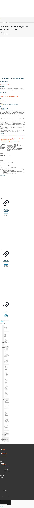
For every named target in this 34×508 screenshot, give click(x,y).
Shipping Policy (4, 452)
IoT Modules (3, 438)
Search (2, 321)
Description (3, 107)
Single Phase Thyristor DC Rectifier (6, 390)
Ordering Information (4, 109)
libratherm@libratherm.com (5, 467)
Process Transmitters (6, 433)
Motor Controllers (4, 434)
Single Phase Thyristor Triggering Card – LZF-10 (6, 312)
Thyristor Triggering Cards (5, 33)
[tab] (13, 107)
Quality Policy (3, 449)
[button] (2, 102)
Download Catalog (3, 92)
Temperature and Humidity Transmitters (6, 351)
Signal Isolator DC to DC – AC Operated (7, 403)
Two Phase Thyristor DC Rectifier (6, 392)
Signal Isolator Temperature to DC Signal (6, 417)
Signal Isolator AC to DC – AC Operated (7, 411)
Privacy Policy (3, 450)
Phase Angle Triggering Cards (6, 34)
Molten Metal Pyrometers (5, 437)
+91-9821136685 (4, 465)
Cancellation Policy (4, 453)
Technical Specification (5, 108)
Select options (6, 264)
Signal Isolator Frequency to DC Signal (6, 425)
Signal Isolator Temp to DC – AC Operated (7, 419)
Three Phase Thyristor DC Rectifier (6, 395)
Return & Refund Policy (5, 454)
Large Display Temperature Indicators (5, 328)
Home (2, 32)
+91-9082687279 (4, 464)
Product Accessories (4, 441)
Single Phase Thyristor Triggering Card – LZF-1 (6, 261)
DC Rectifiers (5, 388)
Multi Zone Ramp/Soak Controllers (5, 336)
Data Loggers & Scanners (5, 342)
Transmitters (3, 430)
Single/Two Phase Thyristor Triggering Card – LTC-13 (6, 210)
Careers (3, 448)
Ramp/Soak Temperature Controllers (5, 333)
